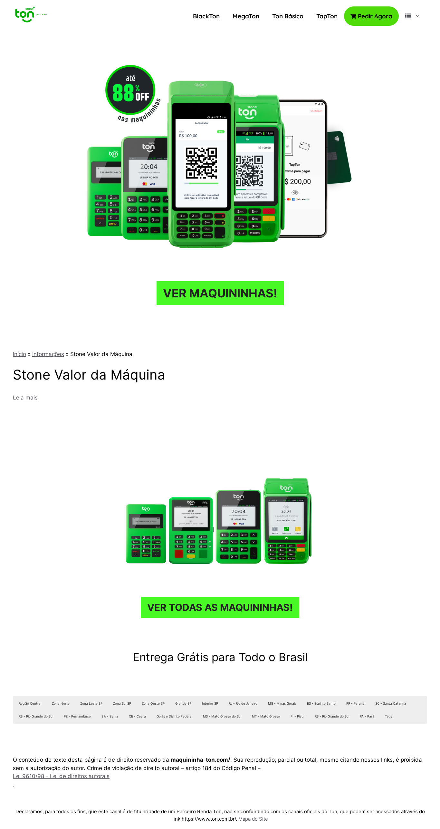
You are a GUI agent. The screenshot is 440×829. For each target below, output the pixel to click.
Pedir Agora (374, 16)
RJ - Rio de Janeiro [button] (243, 703)
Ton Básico (287, 16)
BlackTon (206, 16)
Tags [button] (388, 716)
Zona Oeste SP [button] (153, 703)
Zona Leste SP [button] (91, 703)
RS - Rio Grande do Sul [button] (36, 716)
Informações (48, 354)
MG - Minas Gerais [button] (282, 703)
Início (19, 354)
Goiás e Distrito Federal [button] (174, 716)
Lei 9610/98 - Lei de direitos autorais (61, 776)
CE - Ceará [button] (137, 716)
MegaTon (246, 16)
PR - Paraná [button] (355, 703)
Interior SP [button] (210, 703)
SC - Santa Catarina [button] (390, 703)
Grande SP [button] (183, 703)
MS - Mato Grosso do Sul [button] (222, 716)
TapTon (327, 16)
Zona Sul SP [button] (122, 703)
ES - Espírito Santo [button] (321, 703)
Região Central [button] (30, 703)
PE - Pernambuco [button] (77, 716)
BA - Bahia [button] (109, 716)
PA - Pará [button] (367, 716)
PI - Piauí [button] (297, 716)
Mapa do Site (253, 819)
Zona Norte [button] (61, 703)
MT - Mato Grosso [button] (266, 716)
